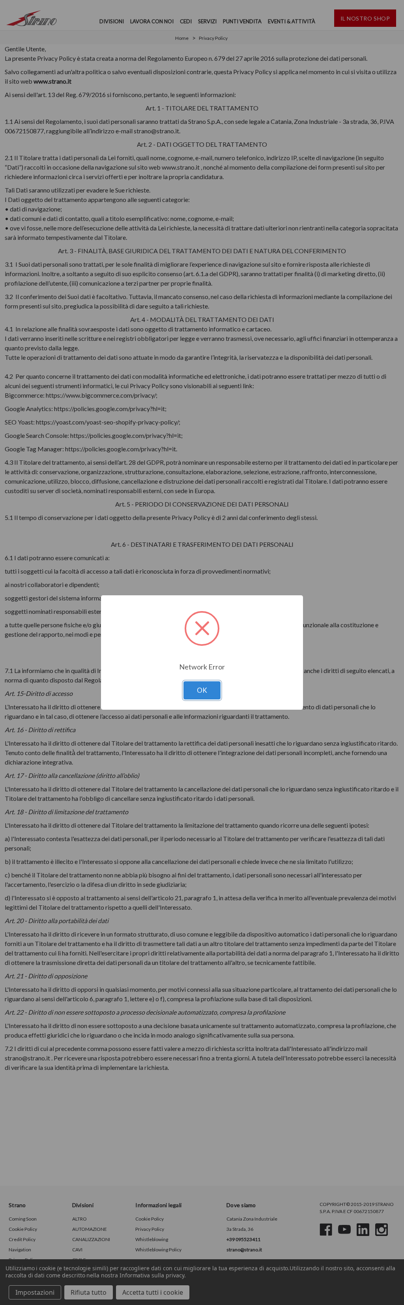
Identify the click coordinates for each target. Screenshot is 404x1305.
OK (202, 690)
